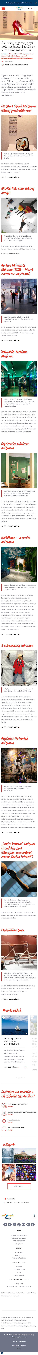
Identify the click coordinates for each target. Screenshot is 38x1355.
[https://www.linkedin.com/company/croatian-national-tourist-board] (28, 1230)
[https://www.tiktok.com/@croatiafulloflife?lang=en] (33, 1230)
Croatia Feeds (19, 1289)
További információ (10, 177)
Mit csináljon (19, 1258)
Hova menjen (19, 1260)
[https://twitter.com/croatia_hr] (14, 1230)
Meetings (19, 1272)
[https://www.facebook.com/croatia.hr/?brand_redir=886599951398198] (5, 1230)
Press (19, 1278)
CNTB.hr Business (19, 1275)
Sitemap (19, 1354)
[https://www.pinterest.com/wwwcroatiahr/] (19, 1230)
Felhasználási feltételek (19, 1347)
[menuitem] (11, 1308)
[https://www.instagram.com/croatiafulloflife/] (10, 1230)
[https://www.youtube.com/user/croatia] (23, 1230)
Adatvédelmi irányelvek (19, 1350)
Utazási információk (19, 1263)
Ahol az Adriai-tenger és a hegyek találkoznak (13, 1042)
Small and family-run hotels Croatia (19, 1292)
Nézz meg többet (11, 1070)
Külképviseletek (19, 1280)
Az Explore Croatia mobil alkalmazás (19, 3)
